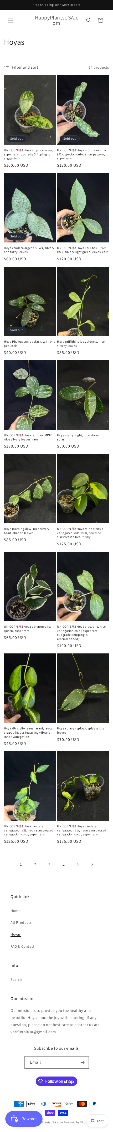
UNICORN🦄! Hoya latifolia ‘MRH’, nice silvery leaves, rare (28, 437)
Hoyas (16, 934)
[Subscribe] (83, 1062)
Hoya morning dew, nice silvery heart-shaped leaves (27, 531)
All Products (21, 922)
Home (15, 910)
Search (16, 979)
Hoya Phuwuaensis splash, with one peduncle (29, 343)
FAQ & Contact (23, 946)
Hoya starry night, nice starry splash (78, 437)
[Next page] (92, 864)
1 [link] (21, 864)
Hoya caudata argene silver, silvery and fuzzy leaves (29, 250)
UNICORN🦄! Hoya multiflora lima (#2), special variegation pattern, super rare (81, 154)
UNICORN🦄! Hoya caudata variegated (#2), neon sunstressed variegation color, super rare (29, 830)
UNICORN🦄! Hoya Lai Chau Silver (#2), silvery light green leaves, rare (82, 250)
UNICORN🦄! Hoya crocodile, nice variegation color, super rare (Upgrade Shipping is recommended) (81, 633)
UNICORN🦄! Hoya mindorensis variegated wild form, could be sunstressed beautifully (80, 533)
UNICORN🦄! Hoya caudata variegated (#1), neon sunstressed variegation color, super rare (81, 830)
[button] (10, 20)
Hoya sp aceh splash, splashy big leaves (80, 730)
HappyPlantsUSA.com (48, 1122)
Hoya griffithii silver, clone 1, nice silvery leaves (81, 343)
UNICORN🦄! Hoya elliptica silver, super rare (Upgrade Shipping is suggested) (28, 154)
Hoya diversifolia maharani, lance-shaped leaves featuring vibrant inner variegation (29, 732)
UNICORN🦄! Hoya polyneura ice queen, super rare (28, 629)
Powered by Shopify (77, 1122)
